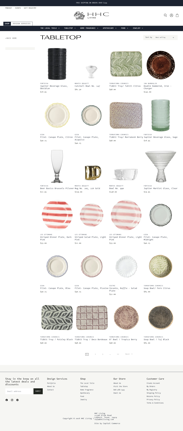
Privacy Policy (153, 400)
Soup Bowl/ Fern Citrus (157, 288)
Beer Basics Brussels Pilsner (57, 189)
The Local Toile (49, 28)
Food (124, 28)
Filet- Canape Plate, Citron (56, 137)
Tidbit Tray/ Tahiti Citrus (125, 86)
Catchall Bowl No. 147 (87, 86)
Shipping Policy (154, 393)
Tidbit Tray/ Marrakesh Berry (126, 137)
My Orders (151, 386)
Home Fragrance (88, 28)
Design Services (21, 24)
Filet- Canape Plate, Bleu (55, 288)
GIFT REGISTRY (30, 8)
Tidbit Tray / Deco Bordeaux (91, 340)
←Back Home (11, 38)
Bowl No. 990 (116, 189)
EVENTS (18, 8)
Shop (7, 24)
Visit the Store (120, 386)
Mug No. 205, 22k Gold (87, 189)
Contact (50, 390)
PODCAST (8, 8)
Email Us (117, 393)
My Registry (152, 390)
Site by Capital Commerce (107, 423)
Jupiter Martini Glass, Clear (161, 189)
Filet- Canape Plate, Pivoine (92, 288)
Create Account (153, 383)
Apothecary (109, 28)
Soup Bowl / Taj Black (156, 340)
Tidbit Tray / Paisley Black (56, 340)
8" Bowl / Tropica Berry (123, 340)
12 (118, 354)
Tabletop (69, 28)
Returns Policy (153, 396)
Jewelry (137, 28)
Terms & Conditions (155, 403)
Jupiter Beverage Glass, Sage (161, 137)
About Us (51, 386)
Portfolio (51, 383)
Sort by (148, 37)
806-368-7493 (119, 390)
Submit (38, 391)
